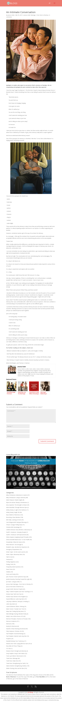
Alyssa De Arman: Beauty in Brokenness (16, 502)
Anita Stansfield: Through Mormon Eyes (16, 507)
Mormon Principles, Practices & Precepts (17, 619)
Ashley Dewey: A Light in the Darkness (16, 510)
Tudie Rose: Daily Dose (12, 661)
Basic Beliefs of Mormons (13, 515)
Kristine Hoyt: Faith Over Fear (14, 594)
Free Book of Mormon (22, 678)
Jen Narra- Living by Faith (12, 581)
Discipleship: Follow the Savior (14, 542)
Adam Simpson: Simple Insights (14, 500)
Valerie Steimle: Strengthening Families (16, 666)
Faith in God (9, 557)
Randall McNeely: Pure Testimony (15, 641)
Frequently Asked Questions (13, 567)
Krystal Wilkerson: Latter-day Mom (15, 599)
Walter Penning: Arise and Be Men (15, 668)
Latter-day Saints (10, 604)
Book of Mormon (11, 677)
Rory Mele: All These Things (13, 646)
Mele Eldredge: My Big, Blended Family (16, 614)
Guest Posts (9, 569)
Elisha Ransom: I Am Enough (13, 544)
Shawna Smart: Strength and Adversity (16, 651)
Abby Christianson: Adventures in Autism (16, 495)
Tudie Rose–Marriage (11, 658)
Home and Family (10, 574)
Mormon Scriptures (11, 621)
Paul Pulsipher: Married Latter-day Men (16, 636)
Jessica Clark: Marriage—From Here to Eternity (36, 15)
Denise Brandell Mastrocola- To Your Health (17, 539)
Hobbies (8, 572)
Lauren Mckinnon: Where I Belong (15, 606)
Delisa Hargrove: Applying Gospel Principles (17, 537)
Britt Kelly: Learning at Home (13, 520)
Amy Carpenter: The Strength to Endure (16, 505)
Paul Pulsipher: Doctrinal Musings (15, 633)
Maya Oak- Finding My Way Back (14, 611)
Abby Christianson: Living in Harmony (16, 497)
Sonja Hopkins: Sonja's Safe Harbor (15, 653)
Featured (8, 559)
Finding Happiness (11, 562)
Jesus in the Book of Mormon (14, 586)
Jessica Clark (11, 15)
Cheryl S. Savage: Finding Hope (14, 524)
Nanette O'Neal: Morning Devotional (15, 628)
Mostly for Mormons (11, 626)
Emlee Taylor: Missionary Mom (14, 554)
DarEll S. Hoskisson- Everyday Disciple (16, 532)
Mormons (8, 623)
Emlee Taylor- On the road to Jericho (15, 552)
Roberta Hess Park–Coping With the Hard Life (18, 643)
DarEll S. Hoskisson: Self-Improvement (16, 534)
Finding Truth (9, 564)
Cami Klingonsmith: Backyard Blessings (16, 522)
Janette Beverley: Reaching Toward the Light (17, 579)
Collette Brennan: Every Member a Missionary (18, 529)
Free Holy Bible (40, 677)
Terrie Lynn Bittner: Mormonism (14, 656)
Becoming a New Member (13, 517)
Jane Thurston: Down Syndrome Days (16, 576)
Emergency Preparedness (13, 549)
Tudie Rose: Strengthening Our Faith (15, 663)
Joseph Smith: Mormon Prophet (14, 589)
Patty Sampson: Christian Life (14, 631)
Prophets (8, 638)
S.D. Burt (8, 648)
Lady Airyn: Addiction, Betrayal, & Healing (17, 601)
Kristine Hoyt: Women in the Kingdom (16, 596)
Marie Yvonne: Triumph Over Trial (15, 609)
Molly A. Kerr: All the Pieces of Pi (14, 616)
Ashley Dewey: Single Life (12, 512)
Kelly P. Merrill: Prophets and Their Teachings (18, 591)
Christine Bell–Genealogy (12, 527)
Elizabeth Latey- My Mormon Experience (16, 547)
